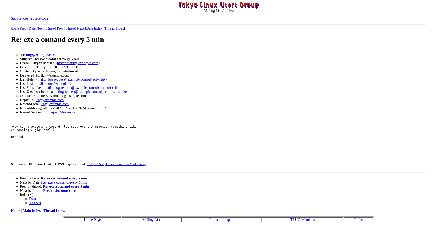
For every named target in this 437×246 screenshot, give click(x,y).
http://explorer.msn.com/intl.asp (116, 164)
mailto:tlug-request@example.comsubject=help (71, 79)
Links (358, 220)
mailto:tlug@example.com (55, 83)
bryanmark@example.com (77, 63)
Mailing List (151, 220)
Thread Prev (55, 28)
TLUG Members (302, 220)
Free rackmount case (59, 190)
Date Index (94, 28)
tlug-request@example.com (62, 112)
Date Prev (19, 28)
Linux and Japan (221, 220)
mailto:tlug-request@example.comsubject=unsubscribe (87, 92)
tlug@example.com (40, 55)
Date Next (36, 28)
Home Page (92, 220)
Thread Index (114, 28)
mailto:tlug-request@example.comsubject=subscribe (82, 88)
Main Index (32, 211)
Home (15, 211)
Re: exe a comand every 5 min (64, 178)
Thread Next (75, 28)
